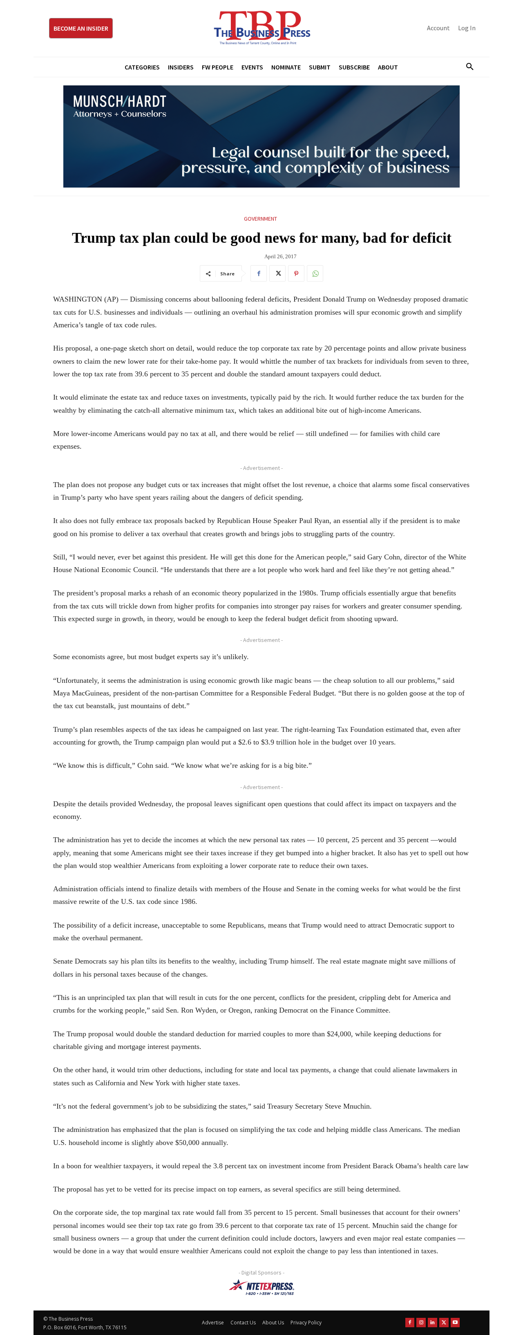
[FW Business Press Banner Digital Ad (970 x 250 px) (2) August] (261, 136)
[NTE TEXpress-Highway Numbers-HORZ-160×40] (261, 1287)
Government (260, 218)
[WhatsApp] (315, 273)
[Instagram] (421, 1322)
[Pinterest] (296, 273)
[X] (277, 273)
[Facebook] (258, 273)
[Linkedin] (432, 1322)
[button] (467, 67)
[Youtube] (455, 1322)
